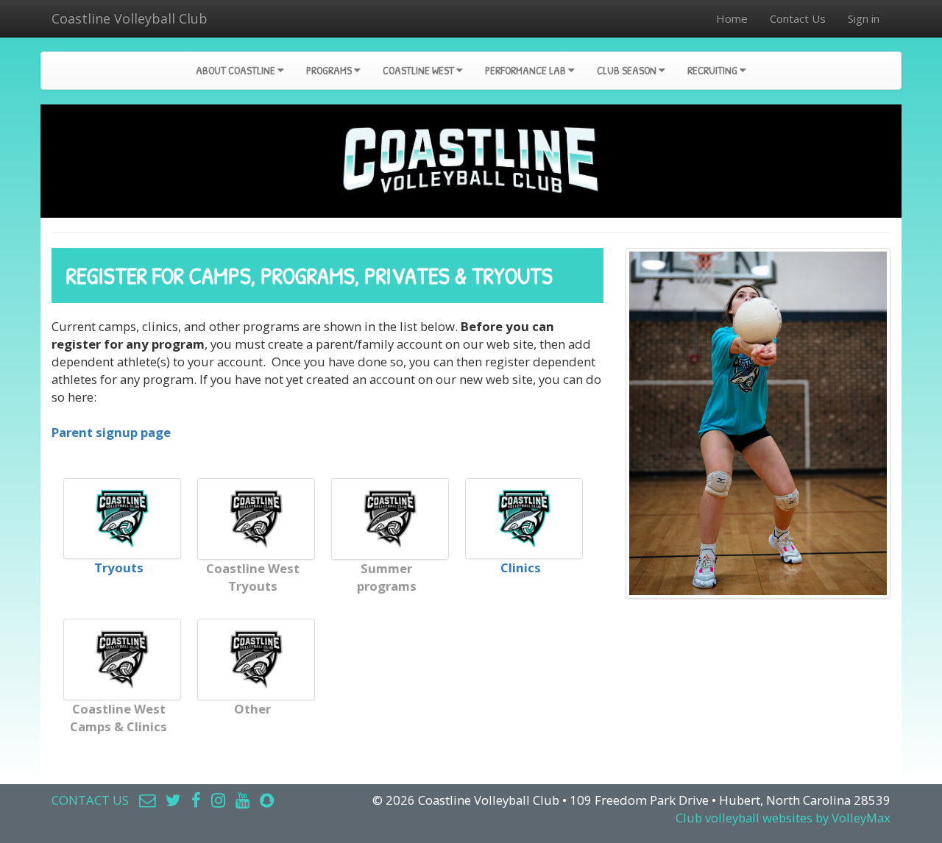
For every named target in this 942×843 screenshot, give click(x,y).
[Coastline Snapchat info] (267, 800)
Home (732, 18)
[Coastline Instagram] (218, 800)
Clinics (520, 567)
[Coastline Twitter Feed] (173, 800)
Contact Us (798, 18)
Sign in (863, 18)
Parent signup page (111, 432)
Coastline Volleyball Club (130, 18)
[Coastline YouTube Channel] (242, 800)
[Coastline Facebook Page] (196, 800)
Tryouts (119, 567)
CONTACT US (90, 800)
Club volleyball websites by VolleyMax (783, 817)
